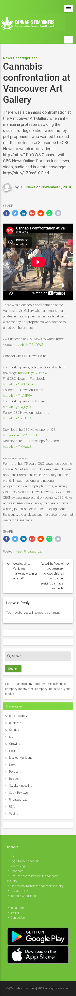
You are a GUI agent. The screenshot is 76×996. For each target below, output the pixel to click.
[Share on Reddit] (40, 213)
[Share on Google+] (32, 213)
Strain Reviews (18, 792)
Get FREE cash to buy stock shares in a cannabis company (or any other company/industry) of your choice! (37, 688)
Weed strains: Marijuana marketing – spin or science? (25, 571)
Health (13, 750)
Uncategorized (25, 58)
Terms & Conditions (23, 895)
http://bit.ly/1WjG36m (18, 384)
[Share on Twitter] (15, 213)
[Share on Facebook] (6, 213)
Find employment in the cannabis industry (37, 886)
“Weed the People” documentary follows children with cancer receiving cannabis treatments (52, 576)
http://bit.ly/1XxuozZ (17, 447)
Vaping (13, 813)
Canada (14, 729)
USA (12, 806)
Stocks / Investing (20, 785)
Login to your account (25, 861)
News (7, 58)
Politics (14, 771)
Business (15, 722)
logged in (28, 612)
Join (13, 856)
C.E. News (27, 187)
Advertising (18, 866)
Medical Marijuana (20, 757)
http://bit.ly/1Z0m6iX (32, 373)
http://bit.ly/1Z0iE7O (17, 418)
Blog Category (18, 715)
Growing (14, 743)
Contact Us (18, 917)
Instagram (17, 907)
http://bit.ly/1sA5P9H (17, 396)
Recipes (14, 778)
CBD (12, 736)
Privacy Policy (20, 890)
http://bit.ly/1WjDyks (17, 407)
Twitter (15, 912)
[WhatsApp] (49, 213)
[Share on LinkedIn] (23, 213)
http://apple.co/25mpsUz (21, 435)
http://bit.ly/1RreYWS (28, 345)
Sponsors (17, 871)
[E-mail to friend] (58, 213)
